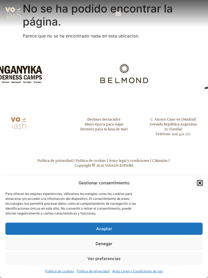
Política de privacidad (93, 271)
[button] (200, 183)
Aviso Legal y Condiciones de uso (137, 271)
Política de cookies (59, 271)
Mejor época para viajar (103, 124)
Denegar (104, 243)
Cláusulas (160, 161)
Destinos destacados (104, 119)
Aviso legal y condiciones (129, 161)
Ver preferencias (104, 258)
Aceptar (104, 228)
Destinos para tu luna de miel (104, 129)
